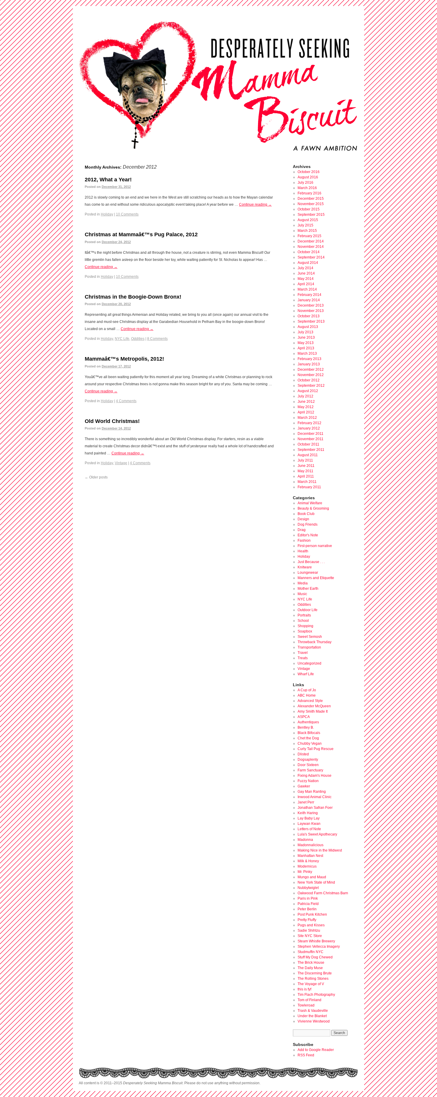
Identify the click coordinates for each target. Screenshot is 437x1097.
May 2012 (306, 407)
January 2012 (309, 428)
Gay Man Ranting (312, 792)
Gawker (304, 786)
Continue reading (255, 204)
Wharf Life (306, 674)
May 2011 (305, 471)
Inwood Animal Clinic (314, 797)
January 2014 (309, 300)
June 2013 (306, 337)
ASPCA (304, 717)
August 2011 (308, 455)
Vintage (121, 463)
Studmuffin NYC (310, 952)
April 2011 (306, 476)
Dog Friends (307, 524)
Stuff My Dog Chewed (315, 957)
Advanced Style (310, 701)
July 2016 (305, 182)
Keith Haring (308, 813)
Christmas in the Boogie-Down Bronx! (133, 297)
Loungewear (308, 572)
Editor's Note (308, 535)
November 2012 (311, 375)
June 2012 (306, 402)
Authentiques (308, 722)
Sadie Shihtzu (309, 930)
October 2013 (309, 316)
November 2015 (311, 204)
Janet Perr (306, 802)
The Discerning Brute (315, 973)
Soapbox (305, 631)
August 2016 (308, 177)
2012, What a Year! (108, 180)
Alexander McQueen (314, 706)
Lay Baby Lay (309, 818)
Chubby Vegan (310, 743)
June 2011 (306, 466)
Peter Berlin (307, 909)
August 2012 (308, 391)
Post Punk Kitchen (312, 914)
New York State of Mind (316, 882)
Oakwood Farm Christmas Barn (323, 893)
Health (303, 551)
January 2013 (309, 364)
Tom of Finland (309, 1000)
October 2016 (309, 172)
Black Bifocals (309, 733)
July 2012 (305, 396)
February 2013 (309, 359)
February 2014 (309, 295)
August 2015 (308, 220)
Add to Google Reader (316, 1050)
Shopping (305, 626)
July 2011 (305, 460)
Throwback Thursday (314, 642)
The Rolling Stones (313, 978)
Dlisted (303, 754)
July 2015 (305, 225)
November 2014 (311, 247)
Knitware (305, 567)
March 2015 (307, 231)
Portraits (304, 615)
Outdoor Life (307, 610)
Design (303, 519)
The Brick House (311, 962)
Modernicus (307, 866)
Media (303, 583)
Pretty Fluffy (307, 920)
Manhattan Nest (310, 856)
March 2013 (307, 353)
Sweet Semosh (310, 637)
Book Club (306, 514)
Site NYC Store (310, 936)
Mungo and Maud (312, 877)
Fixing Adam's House (314, 775)
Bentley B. (306, 727)
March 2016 (307, 188)
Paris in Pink (308, 898)
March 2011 (307, 482)
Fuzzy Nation (308, 781)
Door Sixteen (308, 765)
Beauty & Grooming (313, 508)
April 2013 (306, 348)
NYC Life (122, 339)
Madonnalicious (310, 845)
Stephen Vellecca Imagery (319, 946)
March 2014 (307, 289)
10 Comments (127, 214)
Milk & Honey (308, 861)
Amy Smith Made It (313, 711)
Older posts (96, 477)
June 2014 (306, 273)
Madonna (305, 840)
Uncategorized (309, 663)
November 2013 (311, 311)
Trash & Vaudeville (313, 1011)
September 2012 (311, 385)
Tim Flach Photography (316, 995)
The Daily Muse (310, 968)
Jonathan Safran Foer (315, 808)
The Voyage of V (311, 984)
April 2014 (306, 284)
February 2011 (309, 487)
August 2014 (308, 263)
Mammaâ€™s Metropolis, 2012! (124, 359)
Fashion (304, 540)
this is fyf (304, 989)
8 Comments (157, 339)
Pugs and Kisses (311, 925)
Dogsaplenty (308, 759)
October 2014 (309, 252)
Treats (303, 658)
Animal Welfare (310, 503)
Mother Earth (308, 588)
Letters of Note (309, 829)
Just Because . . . (311, 562)
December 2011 (310, 434)
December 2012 (311, 369)
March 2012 (307, 418)
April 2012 (306, 412)
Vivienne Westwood (314, 1021)
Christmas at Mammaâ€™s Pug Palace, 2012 (141, 234)
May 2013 (306, 343)
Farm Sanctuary (310, 770)
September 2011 (311, 450)
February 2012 (309, 423)
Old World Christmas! (112, 421)
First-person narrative (315, 546)
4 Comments (126, 401)
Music (302, 594)
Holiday (107, 214)
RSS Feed (306, 1055)
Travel (303, 653)
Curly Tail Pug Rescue (316, 749)
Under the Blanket (312, 1016)
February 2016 (309, 193)
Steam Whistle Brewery (316, 941)
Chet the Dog (308, 738)
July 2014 (305, 268)
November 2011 (310, 439)
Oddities (137, 339)
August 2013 (308, 327)
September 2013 (311, 321)
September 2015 (311, 215)
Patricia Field (308, 904)
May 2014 (306, 279)
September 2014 (311, 257)
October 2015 (309, 209)
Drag (302, 530)
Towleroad (306, 1005)
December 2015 (311, 198)
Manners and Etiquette (316, 578)
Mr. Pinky (305, 872)
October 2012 (309, 380)
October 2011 (308, 444)
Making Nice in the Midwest (320, 850)
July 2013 (305, 332)
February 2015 (309, 236)
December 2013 (311, 305)
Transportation (309, 647)
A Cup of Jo (307, 690)
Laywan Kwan (309, 824)
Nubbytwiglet (308, 888)
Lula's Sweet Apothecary (317, 834)
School (303, 621)
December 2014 (311, 241)
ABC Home (307, 695)
